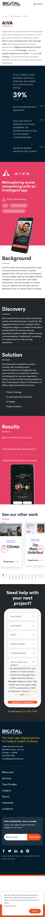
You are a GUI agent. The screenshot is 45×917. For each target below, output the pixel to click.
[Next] (40, 548)
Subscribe (34, 839)
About (5, 799)
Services (6, 781)
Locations (7, 811)
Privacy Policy (10, 906)
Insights (6, 793)
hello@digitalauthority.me (12, 761)
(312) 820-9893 (8, 758)
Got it (35, 911)
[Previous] (4, 548)
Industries (7, 805)
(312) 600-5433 (29, 714)
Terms (27, 694)
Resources (8, 775)
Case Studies (9, 787)
